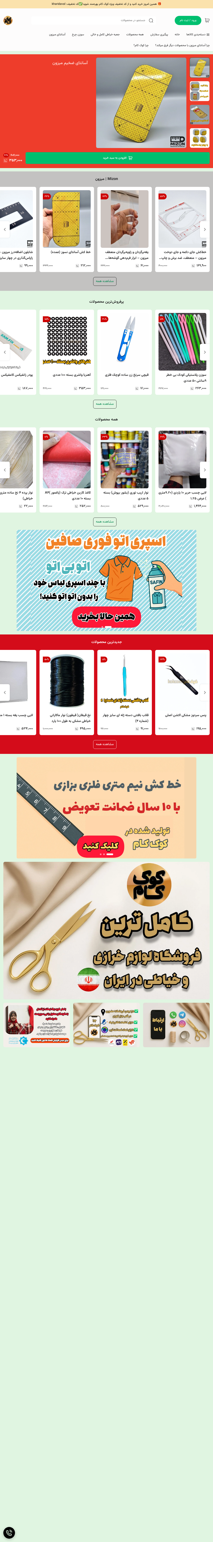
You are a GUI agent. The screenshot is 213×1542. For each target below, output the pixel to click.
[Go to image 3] (101, 854)
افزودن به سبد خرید (115, 158)
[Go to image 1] (108, 627)
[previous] (205, 229)
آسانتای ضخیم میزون (70, 63)
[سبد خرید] (207, 20)
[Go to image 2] (102, 627)
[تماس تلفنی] (9, 1533)
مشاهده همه (105, 281)
